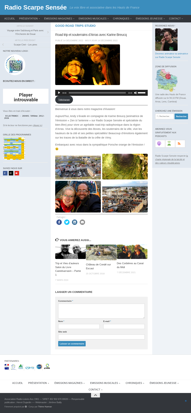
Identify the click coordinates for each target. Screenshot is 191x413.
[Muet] (135, 92)
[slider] (142, 92)
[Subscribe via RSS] (180, 143)
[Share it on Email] (82, 223)
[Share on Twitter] (67, 223)
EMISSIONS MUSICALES (93, 18)
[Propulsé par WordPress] (26, 407)
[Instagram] (11, 173)
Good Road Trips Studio (75, 25)
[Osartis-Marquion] (30, 369)
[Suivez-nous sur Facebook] (186, 401)
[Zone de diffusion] (166, 91)
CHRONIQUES (121, 18)
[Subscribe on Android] (170, 143)
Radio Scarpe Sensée (35, 7)
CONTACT (175, 18)
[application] (101, 93)
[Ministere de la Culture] (7, 369)
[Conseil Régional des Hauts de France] (14, 369)
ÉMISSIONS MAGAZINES (58, 18)
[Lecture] (59, 92)
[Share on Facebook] (59, 223)
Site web (62, 332)
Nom (61, 321)
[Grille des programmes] (14, 159)
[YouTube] (17, 173)
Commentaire (65, 301)
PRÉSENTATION (28, 18)
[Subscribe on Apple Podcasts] (160, 143)
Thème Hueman (45, 407)
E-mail (107, 321)
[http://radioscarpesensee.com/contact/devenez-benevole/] (166, 50)
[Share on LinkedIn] (74, 223)
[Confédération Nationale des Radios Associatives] (47, 369)
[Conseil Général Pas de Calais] (21, 369)
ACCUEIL (9, 18)
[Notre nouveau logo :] (14, 75)
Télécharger (64, 99)
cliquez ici (37, 125)
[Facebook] (5, 173)
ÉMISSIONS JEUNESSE (149, 18)
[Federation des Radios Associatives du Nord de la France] (39, 369)
